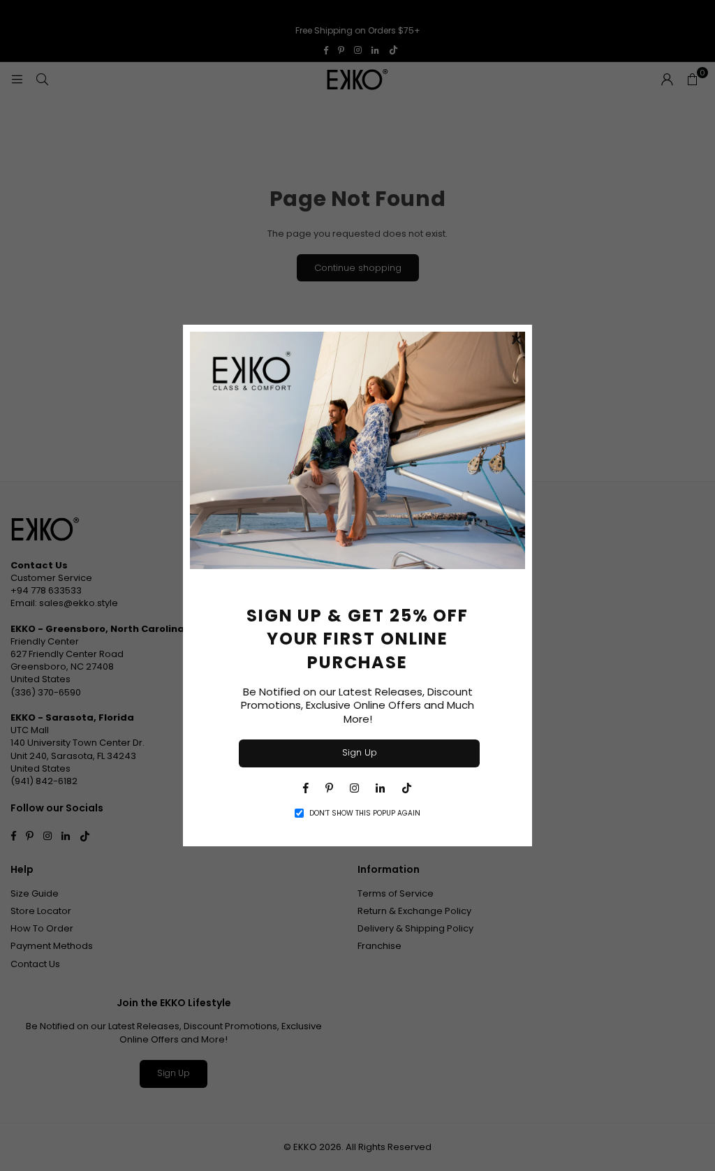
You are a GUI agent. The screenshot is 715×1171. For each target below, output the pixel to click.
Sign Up (359, 752)
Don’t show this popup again (364, 813)
